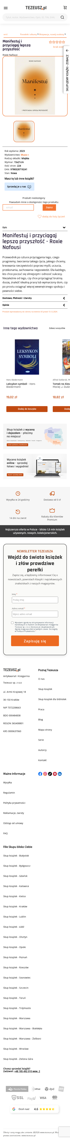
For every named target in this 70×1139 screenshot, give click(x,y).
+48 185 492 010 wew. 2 (27, 1071)
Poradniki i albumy (28, 34)
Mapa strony (45, 729)
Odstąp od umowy (13, 823)
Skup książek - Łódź (13, 926)
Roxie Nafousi (10, 54)
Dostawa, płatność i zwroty (17, 298)
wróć (6, 34)
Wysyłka (7, 782)
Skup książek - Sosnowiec (17, 977)
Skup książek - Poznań (15, 957)
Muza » (25, 154)
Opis (4, 227)
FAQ (5, 833)
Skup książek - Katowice (16, 886)
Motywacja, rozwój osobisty (51, 34)
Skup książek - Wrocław (15, 1048)
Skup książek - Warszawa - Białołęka (22, 1028)
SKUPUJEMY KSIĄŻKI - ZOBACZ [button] (67, 72)
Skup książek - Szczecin (15, 987)
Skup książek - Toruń (14, 997)
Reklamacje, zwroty (13, 813)
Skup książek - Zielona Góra (18, 1058)
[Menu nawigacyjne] (5, 8)
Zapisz (49, 207)
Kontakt (42, 760)
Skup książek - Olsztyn (15, 936)
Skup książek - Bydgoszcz (16, 865)
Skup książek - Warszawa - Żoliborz (22, 1038)
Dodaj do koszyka (27, 409)
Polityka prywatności (14, 802)
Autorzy (42, 750)
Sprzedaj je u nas (16, 186)
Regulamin (9, 792)
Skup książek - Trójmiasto (17, 1008)
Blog (40, 719)
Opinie (5, 305)
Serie (41, 739)
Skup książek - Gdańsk (15, 875)
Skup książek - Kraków (15, 906)
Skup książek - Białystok (16, 855)
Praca (41, 709)
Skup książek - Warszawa (16, 1018)
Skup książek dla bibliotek (52, 699)
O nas (41, 678)
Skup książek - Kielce (14, 896)
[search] (62, 17)
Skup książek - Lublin (14, 916)
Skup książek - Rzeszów (15, 967)
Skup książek (45, 689)
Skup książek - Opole (14, 947)
